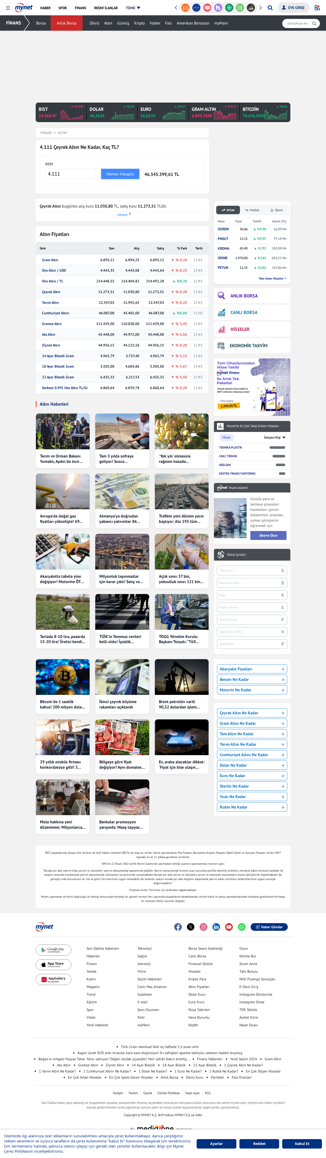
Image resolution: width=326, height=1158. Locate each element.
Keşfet (193, 1025)
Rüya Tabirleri (199, 1009)
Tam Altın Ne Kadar (237, 733)
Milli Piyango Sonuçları (257, 979)
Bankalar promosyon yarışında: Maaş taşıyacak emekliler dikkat (121, 824)
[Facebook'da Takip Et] (178, 927)
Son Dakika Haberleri (103, 948)
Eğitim (92, 1002)
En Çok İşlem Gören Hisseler (131, 1077)
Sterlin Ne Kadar (234, 786)
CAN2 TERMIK (228, 456)
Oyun (243, 948)
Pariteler (217, 1077)
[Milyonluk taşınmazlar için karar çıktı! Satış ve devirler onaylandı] (122, 552)
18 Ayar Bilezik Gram (58, 366)
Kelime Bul (247, 956)
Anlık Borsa (66, 23)
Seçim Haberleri (150, 979)
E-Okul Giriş (248, 986)
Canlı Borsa (197, 956)
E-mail (142, 1002)
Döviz (94, 23)
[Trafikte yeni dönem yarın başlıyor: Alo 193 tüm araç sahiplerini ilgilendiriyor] (182, 491)
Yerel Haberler (97, 1025)
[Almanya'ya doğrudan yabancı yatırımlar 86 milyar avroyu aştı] (122, 491)
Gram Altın (50, 260)
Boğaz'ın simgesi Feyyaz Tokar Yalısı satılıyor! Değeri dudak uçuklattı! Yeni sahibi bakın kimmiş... (113, 1059)
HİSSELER (240, 329)
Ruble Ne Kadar (234, 807)
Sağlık (142, 956)
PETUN (223, 268)
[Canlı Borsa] (251, 7)
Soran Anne (248, 963)
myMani (221, 23)
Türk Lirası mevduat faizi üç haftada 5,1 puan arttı (160, 1046)
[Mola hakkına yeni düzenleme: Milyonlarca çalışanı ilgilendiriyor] (63, 797)
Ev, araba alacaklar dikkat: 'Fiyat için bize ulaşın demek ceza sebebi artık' (182, 764)
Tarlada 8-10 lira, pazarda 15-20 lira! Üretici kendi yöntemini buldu (62, 639)
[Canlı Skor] (229, 7)
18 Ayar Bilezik (174, 1065)
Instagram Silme (251, 1002)
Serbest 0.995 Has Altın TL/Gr (65, 388)
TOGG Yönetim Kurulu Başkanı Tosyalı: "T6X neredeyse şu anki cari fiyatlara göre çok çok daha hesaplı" (178, 639)
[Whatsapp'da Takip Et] (242, 927)
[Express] (196, 7)
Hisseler (194, 971)
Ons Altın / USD (54, 270)
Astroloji (144, 963)
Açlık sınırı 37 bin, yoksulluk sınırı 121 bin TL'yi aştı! (179, 579)
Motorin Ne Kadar (235, 689)
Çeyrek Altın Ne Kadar (239, 712)
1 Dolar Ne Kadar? (153, 1071)
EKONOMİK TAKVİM (248, 345)
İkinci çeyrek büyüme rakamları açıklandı (118, 704)
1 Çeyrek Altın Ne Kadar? (243, 1065)
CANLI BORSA (243, 312)
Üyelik (147, 1093)
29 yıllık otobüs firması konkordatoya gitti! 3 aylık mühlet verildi (60, 764)
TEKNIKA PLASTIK (230, 447)
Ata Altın (48, 334)
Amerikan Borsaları (193, 23)
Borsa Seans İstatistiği (205, 948)
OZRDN (223, 229)
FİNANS (13, 23)
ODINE (222, 258)
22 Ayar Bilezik (204, 1065)
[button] (8, 8)
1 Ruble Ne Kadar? (223, 1071)
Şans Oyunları (148, 1009)
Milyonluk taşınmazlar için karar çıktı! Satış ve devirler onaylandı (119, 579)
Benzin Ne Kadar (234, 679)
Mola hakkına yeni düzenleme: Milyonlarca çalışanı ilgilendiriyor (61, 824)
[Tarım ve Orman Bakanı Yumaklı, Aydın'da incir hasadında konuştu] (63, 431)
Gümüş (123, 23)
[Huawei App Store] (53, 979)
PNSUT (223, 239)
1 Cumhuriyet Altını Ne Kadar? (107, 1071)
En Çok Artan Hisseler (85, 1077)
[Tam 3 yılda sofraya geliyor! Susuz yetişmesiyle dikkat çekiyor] (122, 431)
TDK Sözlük (248, 1009)
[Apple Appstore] (53, 964)
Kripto (139, 23)
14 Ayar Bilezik (143, 1065)
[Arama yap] (270, 7)
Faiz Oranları (242, 1077)
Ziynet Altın (51, 345)
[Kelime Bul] (240, 7)
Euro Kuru (196, 1002)
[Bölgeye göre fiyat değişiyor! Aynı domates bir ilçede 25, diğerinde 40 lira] (122, 737)
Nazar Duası (248, 1025)
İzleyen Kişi (272, 437)
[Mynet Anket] (207, 7)
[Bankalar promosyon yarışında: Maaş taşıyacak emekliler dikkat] (122, 797)
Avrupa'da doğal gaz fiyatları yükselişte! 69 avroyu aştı (59, 518)
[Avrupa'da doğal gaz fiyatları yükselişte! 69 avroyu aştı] (63, 491)
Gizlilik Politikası (168, 1093)
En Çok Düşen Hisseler (263, 1071)
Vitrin (142, 971)
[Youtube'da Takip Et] (229, 927)
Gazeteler (145, 994)
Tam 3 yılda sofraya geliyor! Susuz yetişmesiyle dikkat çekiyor (116, 458)
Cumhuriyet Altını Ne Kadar (244, 754)
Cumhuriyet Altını (55, 313)
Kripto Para (197, 979)
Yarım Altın (50, 302)
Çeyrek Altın (51, 292)
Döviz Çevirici (236, 555)
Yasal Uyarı (192, 1093)
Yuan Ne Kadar (233, 796)
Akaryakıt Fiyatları (236, 668)
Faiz (168, 23)
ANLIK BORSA (244, 296)
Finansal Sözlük (200, 963)
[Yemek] (185, 7)
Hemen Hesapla (120, 173)
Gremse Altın (52, 324)
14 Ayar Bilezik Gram (58, 356)
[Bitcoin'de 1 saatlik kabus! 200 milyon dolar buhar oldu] (63, 677)
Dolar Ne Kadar (233, 765)
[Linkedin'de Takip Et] (216, 927)
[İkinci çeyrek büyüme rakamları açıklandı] (122, 677)
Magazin (93, 986)
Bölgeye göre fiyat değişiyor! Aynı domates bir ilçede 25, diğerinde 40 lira (120, 764)
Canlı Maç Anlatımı (152, 986)
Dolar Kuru (197, 994)
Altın (108, 23)
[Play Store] (53, 950)
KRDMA (223, 248)
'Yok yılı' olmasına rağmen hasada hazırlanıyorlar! (175, 458)
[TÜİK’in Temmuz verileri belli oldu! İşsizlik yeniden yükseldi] (122, 612)
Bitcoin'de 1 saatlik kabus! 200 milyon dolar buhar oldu (61, 704)
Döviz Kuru (194, 1077)
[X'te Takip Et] (191, 927)
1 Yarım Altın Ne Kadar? (57, 1071)
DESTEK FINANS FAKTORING (237, 473)
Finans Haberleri (210, 1059)
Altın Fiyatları (199, 986)
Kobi (141, 1017)
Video (91, 1017)
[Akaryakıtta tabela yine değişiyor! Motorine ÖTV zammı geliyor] (63, 552)
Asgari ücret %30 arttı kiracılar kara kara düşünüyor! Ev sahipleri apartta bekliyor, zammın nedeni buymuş (159, 1053)
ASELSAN (225, 465)
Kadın (91, 979)
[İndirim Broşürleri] (218, 7)
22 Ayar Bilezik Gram (58, 377)
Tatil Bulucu (248, 971)
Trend (91, 994)
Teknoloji (145, 948)
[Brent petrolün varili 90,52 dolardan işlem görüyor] (182, 677)
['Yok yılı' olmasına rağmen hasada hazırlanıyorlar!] (182, 431)
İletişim (118, 1093)
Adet (49, 163)
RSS (208, 1093)
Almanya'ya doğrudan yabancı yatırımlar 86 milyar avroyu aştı (118, 518)
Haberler (93, 956)
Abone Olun (268, 535)
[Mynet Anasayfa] (24, 6)
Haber (155, 23)
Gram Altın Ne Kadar (238, 723)
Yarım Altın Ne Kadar (238, 744)
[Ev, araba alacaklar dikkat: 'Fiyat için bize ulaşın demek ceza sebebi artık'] (182, 737)
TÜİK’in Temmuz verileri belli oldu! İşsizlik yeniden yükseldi (120, 639)
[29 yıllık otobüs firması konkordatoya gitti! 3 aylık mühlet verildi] (63, 737)
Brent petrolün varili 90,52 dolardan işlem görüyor (178, 704)
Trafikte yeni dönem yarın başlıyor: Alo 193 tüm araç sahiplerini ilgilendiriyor (181, 518)
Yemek (92, 971)
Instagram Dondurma (255, 994)
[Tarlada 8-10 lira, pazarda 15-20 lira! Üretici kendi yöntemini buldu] (63, 612)
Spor (90, 1009)
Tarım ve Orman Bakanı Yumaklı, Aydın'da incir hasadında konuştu (60, 458)
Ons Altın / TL (52, 281)
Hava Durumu (199, 1017)
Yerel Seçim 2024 (243, 1059)
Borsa (41, 23)
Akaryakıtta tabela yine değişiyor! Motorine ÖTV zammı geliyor (61, 579)
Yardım (133, 1093)
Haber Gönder (272, 927)
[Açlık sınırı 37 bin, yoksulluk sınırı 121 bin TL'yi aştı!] (182, 552)
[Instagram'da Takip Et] (203, 927)
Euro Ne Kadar (232, 775)
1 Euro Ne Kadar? (188, 1071)
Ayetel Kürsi (248, 1017)
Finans (92, 963)
